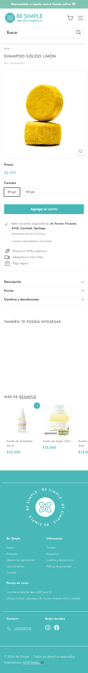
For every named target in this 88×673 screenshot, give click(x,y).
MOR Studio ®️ (33, 662)
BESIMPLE (27, 396)
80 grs (12, 192)
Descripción (12, 281)
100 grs (30, 192)
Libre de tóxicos (15, 566)
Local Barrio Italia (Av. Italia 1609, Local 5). (29, 592)
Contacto (11, 572)
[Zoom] (80, 151)
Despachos (52, 554)
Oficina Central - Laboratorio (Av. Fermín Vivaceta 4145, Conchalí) (43, 598)
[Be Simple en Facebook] (56, 627)
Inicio (7, 48)
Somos (10, 547)
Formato (10, 183)
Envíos (9, 290)
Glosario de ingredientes (20, 560)
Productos (12, 554)
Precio (8, 164)
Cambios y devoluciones (21, 299)
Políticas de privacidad (58, 566)
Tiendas (50, 547)
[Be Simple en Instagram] (47, 627)
